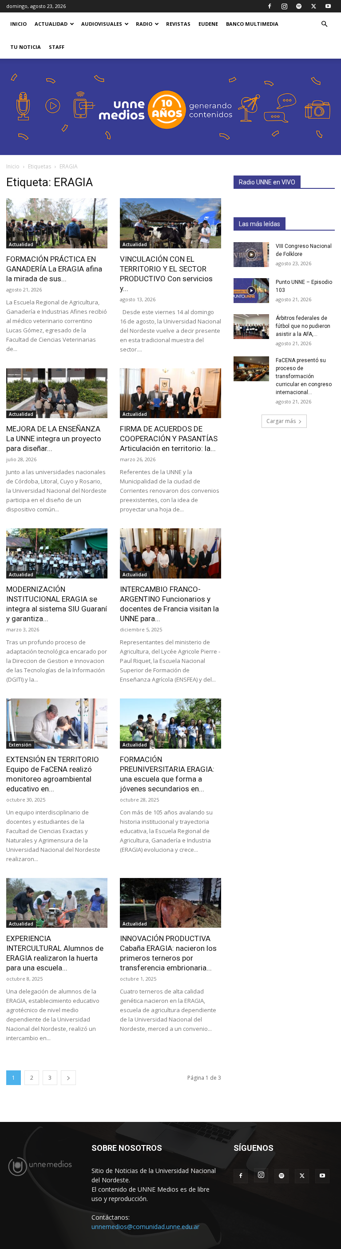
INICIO (18, 23)
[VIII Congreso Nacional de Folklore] (251, 254)
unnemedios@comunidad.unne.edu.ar (145, 1226)
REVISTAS (178, 23)
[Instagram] (284, 6)
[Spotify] (298, 6)
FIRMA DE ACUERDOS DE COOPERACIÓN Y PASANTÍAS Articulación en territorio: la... (169, 438)
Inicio (13, 166)
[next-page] (68, 1077)
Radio (144, 23)
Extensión (20, 745)
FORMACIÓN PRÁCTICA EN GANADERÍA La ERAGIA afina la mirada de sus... (54, 269)
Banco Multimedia (252, 23)
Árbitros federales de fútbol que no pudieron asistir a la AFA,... (303, 326)
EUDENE (208, 23)
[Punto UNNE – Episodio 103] (251, 290)
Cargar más (281, 421)
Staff (56, 47)
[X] (313, 6)
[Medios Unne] (170, 107)
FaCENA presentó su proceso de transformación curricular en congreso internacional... (304, 376)
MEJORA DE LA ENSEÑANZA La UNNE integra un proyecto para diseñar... (53, 438)
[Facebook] (269, 6)
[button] (324, 24)
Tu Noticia (25, 47)
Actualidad (51, 23)
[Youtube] (328, 6)
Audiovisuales (101, 23)
